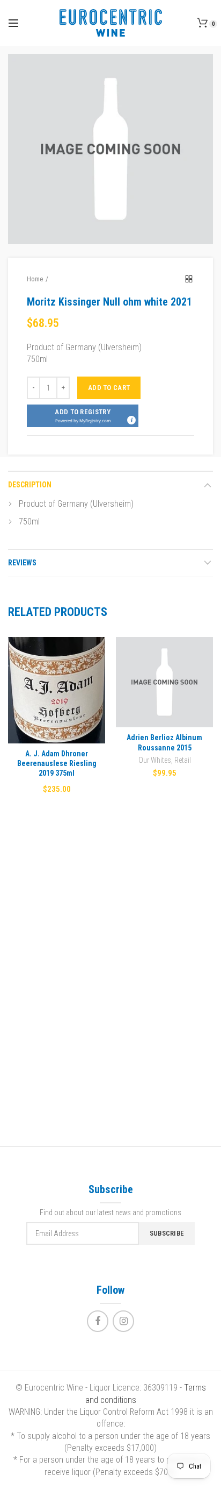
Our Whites (154, 760)
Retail (182, 760)
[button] (82, 416)
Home (35, 279)
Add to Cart (109, 388)
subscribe (167, 1233)
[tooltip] (131, 419)
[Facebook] (97, 1321)
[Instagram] (123, 1321)
